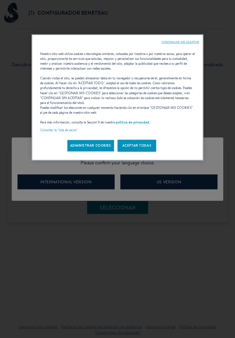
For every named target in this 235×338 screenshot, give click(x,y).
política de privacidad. (133, 122)
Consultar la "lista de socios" (59, 130)
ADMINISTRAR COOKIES (90, 145)
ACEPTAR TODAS (136, 145)
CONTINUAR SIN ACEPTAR (180, 42)
